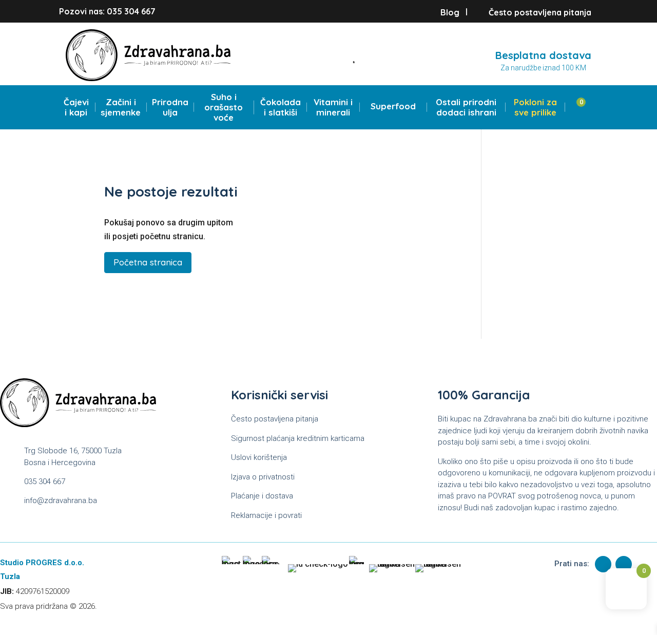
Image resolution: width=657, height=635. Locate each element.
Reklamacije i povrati (266, 515)
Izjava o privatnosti (263, 477)
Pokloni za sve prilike (535, 107)
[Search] (348, 61)
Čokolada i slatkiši (280, 107)
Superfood (393, 106)
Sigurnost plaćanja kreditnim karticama (297, 438)
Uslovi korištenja (259, 457)
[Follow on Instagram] (623, 564)
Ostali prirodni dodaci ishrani (466, 107)
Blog (449, 12)
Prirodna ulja (170, 107)
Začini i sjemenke (121, 107)
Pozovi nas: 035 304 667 (107, 11)
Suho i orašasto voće (223, 107)
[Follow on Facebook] (603, 564)
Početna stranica (147, 262)
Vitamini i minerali (333, 107)
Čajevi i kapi (76, 107)
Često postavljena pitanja (540, 12)
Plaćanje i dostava (262, 496)
